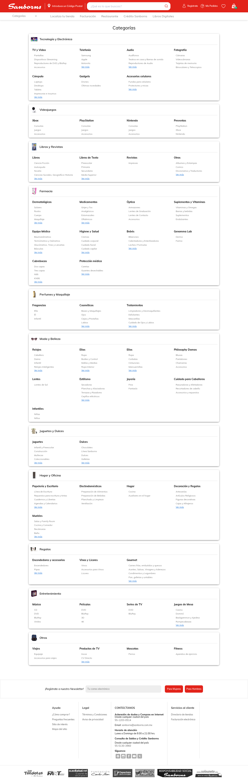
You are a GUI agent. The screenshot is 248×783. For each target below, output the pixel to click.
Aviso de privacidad (92, 719)
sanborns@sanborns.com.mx (137, 725)
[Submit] (166, 6)
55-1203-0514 (123, 720)
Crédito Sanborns (135, 16)
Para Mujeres (174, 689)
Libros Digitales (163, 16)
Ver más (85, 66)
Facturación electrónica (183, 719)
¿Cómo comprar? (61, 714)
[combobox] (128, 6)
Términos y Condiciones (94, 714)
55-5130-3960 (123, 745)
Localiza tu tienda (62, 16)
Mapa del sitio (59, 729)
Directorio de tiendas (182, 714)
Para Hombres (194, 689)
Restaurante (109, 16)
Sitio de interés (60, 724)
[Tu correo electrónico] (124, 689)
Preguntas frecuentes (63, 719)
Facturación (88, 16)
